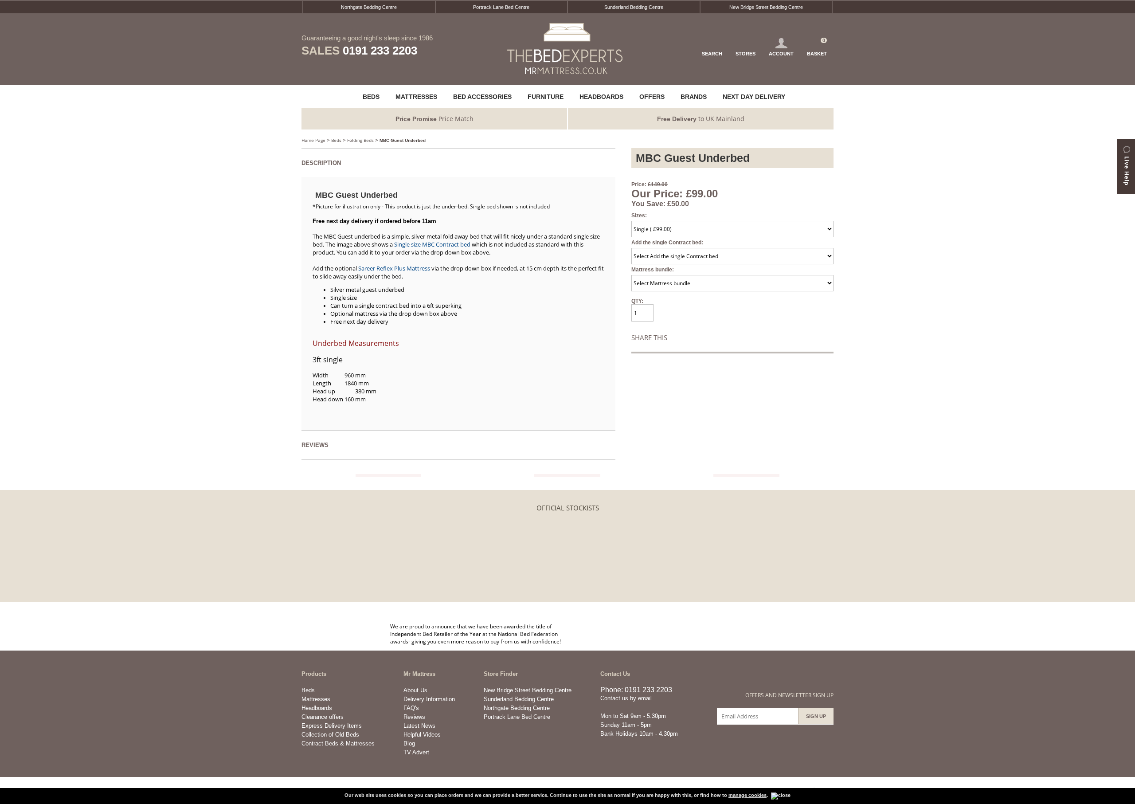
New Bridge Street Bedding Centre (766, 7)
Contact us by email (626, 698)
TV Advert (416, 752)
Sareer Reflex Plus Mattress (394, 268)
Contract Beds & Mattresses (338, 743)
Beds (336, 140)
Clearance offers (322, 717)
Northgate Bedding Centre (369, 7)
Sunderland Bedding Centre (633, 7)
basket (817, 47)
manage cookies (747, 795)
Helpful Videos (422, 734)
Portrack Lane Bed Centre (501, 7)
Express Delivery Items (331, 725)
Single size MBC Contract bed (432, 244)
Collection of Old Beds (330, 734)
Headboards (316, 708)
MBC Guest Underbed (403, 140)
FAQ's (411, 708)
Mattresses (315, 699)
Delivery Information (429, 699)
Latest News (419, 725)
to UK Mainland (700, 118)
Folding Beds (360, 140)
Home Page (313, 140)
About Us (415, 690)
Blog (409, 743)
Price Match (434, 118)
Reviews (414, 717)
